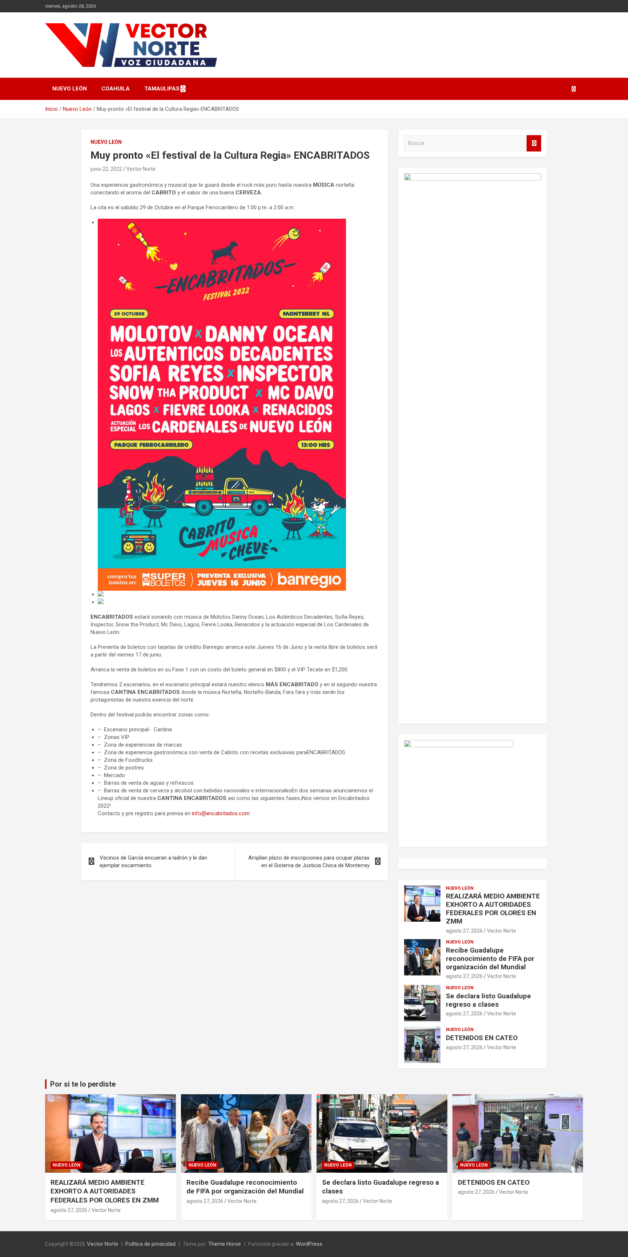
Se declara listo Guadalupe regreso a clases (488, 1000)
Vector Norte (141, 169)
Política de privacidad (150, 1244)
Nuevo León (69, 88)
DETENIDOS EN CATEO (482, 1038)
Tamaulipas (162, 88)
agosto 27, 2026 (464, 931)
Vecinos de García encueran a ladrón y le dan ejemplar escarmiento (153, 861)
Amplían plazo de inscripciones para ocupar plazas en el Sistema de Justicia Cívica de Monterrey (309, 861)
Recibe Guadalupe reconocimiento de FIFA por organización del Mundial (490, 958)
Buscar (534, 143)
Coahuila (115, 88)
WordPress (309, 1244)
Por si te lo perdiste (83, 1084)
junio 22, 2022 (106, 169)
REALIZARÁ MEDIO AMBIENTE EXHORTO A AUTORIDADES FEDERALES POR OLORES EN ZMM (493, 908)
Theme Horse (224, 1244)
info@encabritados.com (221, 813)
